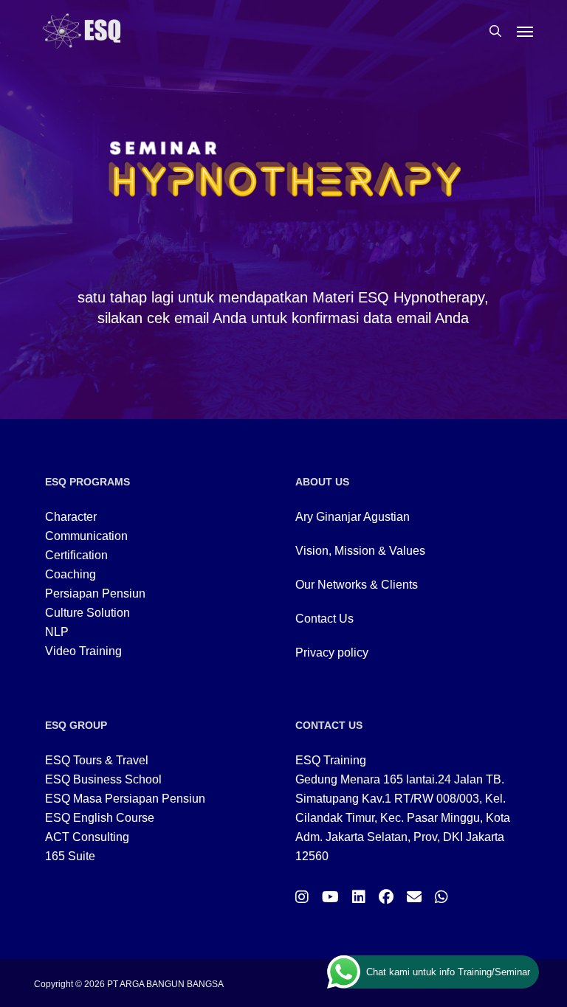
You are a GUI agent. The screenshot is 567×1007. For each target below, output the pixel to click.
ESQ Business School (103, 779)
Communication (86, 536)
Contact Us (324, 618)
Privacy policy (331, 652)
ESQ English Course (99, 818)
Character (71, 517)
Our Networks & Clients (356, 584)
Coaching (70, 574)
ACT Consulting (87, 837)
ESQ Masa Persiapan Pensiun (125, 798)
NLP (57, 632)
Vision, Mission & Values (360, 550)
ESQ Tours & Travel (96, 760)
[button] (525, 31)
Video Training (83, 651)
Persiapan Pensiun (95, 593)
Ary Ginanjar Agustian (352, 517)
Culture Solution (87, 612)
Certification (76, 555)
